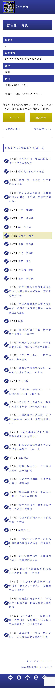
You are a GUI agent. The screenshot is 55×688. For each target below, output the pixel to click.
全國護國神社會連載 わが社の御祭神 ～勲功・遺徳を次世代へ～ (30, 419)
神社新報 (22, 6)
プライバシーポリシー (39, 661)
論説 (21, 321)
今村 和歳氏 (26, 210)
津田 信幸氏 (26, 218)
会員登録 (41, 117)
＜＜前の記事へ (12, 129)
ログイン (14, 117)
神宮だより (24, 530)
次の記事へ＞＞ (43, 129)
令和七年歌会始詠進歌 (31, 171)
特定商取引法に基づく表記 (36, 667)
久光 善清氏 (26, 253)
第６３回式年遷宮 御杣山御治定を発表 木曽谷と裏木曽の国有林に (30, 197)
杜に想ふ (23, 457)
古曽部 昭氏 (26, 235)
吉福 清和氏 (26, 244)
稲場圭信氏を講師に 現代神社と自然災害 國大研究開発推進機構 (30, 602)
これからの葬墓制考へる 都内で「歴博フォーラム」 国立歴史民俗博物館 (31, 585)
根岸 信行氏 (26, 278)
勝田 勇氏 (24, 261)
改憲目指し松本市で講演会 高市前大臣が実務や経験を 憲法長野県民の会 (31, 291)
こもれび (23, 381)
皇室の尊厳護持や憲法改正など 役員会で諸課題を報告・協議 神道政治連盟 (31, 308)
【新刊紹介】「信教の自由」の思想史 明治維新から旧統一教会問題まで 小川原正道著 (30, 619)
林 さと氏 (24, 227)
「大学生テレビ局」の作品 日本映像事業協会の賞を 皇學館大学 (31, 543)
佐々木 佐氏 (26, 270)
